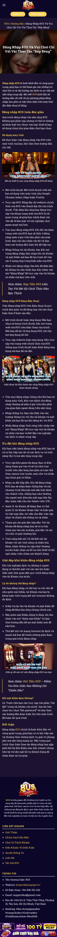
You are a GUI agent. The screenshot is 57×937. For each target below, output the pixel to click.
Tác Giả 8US (12, 862)
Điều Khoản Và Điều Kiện (19, 847)
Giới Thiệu (11, 832)
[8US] (28, 5)
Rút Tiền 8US (31, 681)
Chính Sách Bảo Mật (17, 837)
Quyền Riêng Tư (14, 852)
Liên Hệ (9, 857)
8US (6, 23)
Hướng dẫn (17, 23)
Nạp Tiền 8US (32, 284)
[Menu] (4, 5)
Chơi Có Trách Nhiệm (17, 842)
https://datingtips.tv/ (28, 884)
